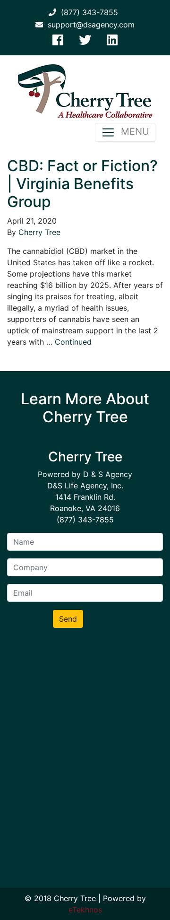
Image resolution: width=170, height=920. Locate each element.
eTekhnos (85, 909)
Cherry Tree (39, 232)
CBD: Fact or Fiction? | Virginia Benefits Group (82, 183)
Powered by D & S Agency (85, 474)
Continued (73, 342)
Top (159, 907)
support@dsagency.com (89, 24)
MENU (132, 131)
